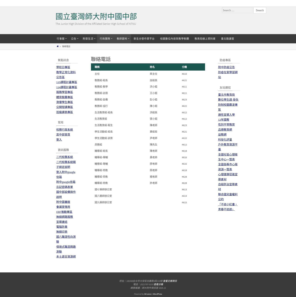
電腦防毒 (61, 227)
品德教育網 (225, 129)
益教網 (222, 134)
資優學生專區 (64, 102)
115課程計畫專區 (66, 82)
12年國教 (223, 119)
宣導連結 (61, 222)
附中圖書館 (63, 202)
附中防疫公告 (226, 67)
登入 (59, 139)
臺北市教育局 (226, 95)
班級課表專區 (64, 112)
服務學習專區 (64, 92)
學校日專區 (63, 67)
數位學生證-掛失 (228, 99)
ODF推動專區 (64, 212)
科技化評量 (225, 139)
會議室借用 (63, 207)
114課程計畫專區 (66, 87)
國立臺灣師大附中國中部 (96, 16)
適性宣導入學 (226, 115)
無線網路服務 (64, 217)
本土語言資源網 (66, 256)
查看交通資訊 (170, 280)
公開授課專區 (64, 107)
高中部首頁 (63, 134)
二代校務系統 (64, 157)
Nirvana (147, 294)
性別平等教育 (226, 124)
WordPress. (157, 294)
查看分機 (158, 284)
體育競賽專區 (64, 97)
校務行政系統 (64, 129)
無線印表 (61, 232)
